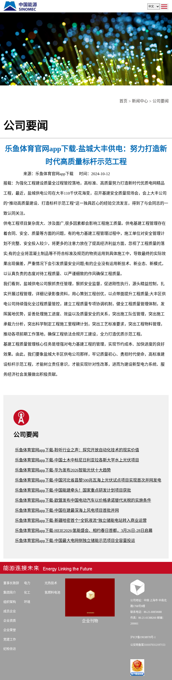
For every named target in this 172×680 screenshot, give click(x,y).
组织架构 (9, 602)
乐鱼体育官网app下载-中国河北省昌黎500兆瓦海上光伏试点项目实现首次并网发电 (88, 480)
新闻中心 (140, 101)
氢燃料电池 (52, 592)
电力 (27, 583)
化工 (27, 592)
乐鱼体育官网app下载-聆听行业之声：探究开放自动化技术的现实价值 (77, 450)
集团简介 (9, 592)
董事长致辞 (11, 583)
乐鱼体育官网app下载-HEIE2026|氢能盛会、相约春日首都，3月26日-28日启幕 (84, 530)
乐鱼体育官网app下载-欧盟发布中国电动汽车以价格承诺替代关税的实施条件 (83, 500)
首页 (123, 101)
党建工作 (9, 639)
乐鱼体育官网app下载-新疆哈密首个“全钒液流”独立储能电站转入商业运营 (81, 520)
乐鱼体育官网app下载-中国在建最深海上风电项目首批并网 (67, 510)
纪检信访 (9, 648)
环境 (27, 602)
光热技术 (51, 583)
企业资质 (9, 620)
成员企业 (9, 611)
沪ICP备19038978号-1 (143, 637)
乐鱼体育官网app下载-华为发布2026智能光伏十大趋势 (63, 470)
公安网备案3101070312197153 (147, 644)
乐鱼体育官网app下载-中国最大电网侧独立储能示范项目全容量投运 (75, 540)
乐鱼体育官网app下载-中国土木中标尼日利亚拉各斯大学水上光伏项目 (77, 460)
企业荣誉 (9, 630)
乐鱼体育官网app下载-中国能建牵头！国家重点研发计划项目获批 (73, 490)
